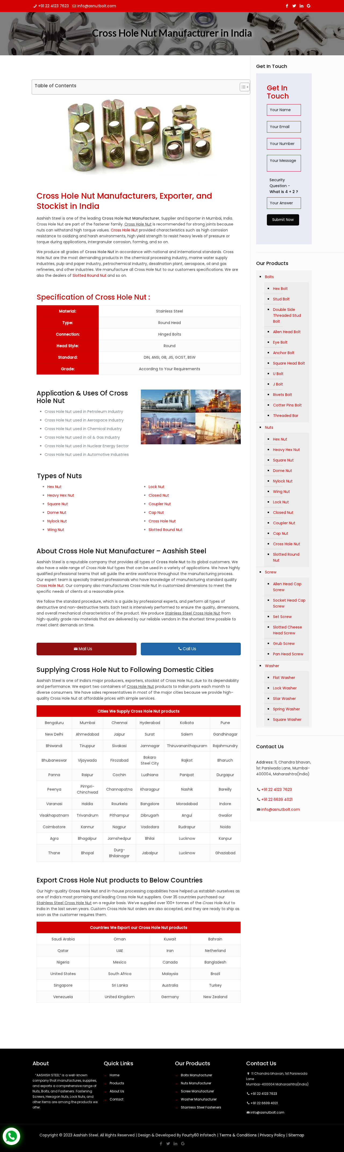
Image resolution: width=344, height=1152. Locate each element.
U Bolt (278, 373)
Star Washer (284, 698)
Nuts (269, 427)
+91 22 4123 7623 (53, 6)
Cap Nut (156, 512)
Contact (116, 1099)
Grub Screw (284, 643)
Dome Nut (56, 512)
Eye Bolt (280, 342)
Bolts (269, 276)
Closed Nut (159, 495)
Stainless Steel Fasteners (201, 1107)
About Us (117, 1091)
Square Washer (287, 719)
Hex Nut (54, 486)
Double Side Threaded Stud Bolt (287, 315)
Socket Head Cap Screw (289, 603)
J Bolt (278, 384)
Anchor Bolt (284, 352)
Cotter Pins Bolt (287, 405)
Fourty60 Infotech (199, 1135)
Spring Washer (286, 709)
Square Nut (57, 504)
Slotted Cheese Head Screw (287, 630)
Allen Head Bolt (287, 332)
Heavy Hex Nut (60, 495)
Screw (270, 572)
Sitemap (296, 1135)
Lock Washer (285, 688)
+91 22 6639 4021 (276, 799)
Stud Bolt (281, 299)
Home (114, 1075)
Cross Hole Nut (124, 230)
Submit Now (283, 219)
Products (117, 1083)
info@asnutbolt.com (96, 6)
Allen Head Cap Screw (287, 587)
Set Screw (282, 616)
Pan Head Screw (288, 654)
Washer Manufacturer (199, 1099)
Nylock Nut (57, 521)
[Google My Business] (308, 6)
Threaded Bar (285, 415)
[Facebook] (287, 6)
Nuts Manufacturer (196, 1083)
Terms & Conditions (238, 1135)
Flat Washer (284, 677)
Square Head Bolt (289, 363)
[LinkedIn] (301, 6)
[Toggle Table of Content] (242, 87)
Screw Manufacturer (197, 1091)
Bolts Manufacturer (196, 1075)
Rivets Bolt (282, 394)
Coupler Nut (160, 504)
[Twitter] (294, 6)
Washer (272, 665)
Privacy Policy (272, 1135)
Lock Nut (156, 486)
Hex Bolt (280, 288)
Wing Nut (55, 529)
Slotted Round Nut (89, 275)
